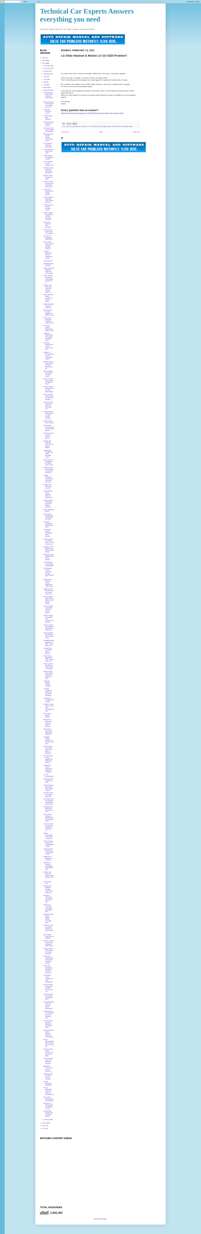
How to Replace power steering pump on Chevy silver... (49, 1033)
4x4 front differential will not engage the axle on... (48, 255)
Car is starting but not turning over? (49, 163)
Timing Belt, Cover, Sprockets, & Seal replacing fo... (49, 978)
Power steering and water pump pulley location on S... (48, 279)
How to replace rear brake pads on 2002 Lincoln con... (49, 541)
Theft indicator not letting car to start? (49, 157)
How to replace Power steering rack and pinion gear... (48, 1052)
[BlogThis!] (69, 123)
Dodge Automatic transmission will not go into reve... (48, 479)
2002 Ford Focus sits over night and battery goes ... (48, 908)
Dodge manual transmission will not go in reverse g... (48, 470)
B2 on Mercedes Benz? (49, 510)
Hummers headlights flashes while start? (49, 524)
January (46, 1119)
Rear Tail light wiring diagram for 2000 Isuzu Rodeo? (48, 759)
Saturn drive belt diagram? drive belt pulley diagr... (49, 270)
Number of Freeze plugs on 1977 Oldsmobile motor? (49, 356)
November (47, 68)
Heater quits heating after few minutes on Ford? (48, 516)
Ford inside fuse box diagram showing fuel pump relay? (49, 801)
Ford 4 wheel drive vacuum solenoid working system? (49, 245)
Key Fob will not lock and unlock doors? (49, 435)
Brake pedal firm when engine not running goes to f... (49, 104)
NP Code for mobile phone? (47, 715)
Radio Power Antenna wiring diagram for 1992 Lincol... (49, 583)
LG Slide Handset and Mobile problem (122, 126)
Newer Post (65, 132)
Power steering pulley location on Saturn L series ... (48, 298)
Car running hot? (47, 882)
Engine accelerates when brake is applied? (48, 835)
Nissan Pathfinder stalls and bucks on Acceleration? (49, 1091)
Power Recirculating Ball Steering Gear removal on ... (49, 1043)
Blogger (104, 1219)
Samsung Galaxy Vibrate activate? (47, 683)
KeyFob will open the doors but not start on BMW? (49, 444)
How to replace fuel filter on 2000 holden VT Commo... (48, 666)
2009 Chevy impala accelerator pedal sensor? (48, 533)
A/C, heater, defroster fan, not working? (49, 1098)
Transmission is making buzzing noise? (48, 207)
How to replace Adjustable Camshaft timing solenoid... (48, 503)
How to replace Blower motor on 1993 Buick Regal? (49, 389)
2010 (44, 1125)
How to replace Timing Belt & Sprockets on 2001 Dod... (49, 627)
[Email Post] (63, 123)
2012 (44, 63)
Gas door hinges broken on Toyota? (49, 123)
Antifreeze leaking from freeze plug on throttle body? (48, 337)
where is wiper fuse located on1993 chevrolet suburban (48, 216)
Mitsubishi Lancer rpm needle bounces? (48, 1068)
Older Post (136, 132)
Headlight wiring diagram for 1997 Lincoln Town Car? (49, 643)
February (47, 90)
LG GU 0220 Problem (94, 126)
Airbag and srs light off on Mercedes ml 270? (48, 809)
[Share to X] (71, 123)
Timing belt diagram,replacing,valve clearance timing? (48, 960)
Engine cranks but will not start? (48, 177)
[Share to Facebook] (74, 123)
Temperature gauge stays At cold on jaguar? (48, 1113)
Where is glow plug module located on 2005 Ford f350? (48, 675)
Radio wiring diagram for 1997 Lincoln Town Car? (49, 658)
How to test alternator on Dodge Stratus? (48, 192)
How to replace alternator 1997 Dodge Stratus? (48, 199)
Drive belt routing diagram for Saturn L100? (49, 328)
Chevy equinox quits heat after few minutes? (48, 1061)
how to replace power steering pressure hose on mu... (49, 494)
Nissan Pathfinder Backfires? (48, 1083)
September (47, 74)
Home (101, 132)
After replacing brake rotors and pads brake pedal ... (48, 96)
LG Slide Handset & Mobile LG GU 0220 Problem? (48, 692)
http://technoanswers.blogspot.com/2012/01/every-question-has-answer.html (92, 113)
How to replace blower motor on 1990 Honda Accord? (49, 415)
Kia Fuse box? (48, 261)
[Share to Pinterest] (76, 123)
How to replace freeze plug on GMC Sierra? (48, 373)
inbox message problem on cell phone (77, 126)
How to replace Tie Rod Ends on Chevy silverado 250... (49, 1015)
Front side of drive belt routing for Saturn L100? (49, 320)
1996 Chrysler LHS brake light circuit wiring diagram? (48, 750)
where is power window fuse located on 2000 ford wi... (48, 827)
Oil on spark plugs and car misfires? (49, 936)
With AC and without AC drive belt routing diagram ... (48, 288)
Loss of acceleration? (49, 775)
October (46, 71)
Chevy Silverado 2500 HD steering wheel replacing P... (49, 1005)
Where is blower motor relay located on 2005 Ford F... (49, 943)
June (45, 79)
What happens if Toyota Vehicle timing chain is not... (49, 137)
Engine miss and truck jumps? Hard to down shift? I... (49, 875)
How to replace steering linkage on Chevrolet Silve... (48, 1024)
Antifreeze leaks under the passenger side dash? (49, 170)
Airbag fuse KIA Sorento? (48, 264)
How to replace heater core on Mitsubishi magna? (49, 851)
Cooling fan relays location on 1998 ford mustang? (48, 768)
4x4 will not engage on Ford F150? (48, 237)
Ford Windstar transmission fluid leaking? (49, 563)
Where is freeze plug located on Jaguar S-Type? (48, 381)
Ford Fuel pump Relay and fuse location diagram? (49, 787)
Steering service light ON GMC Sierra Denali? (49, 557)
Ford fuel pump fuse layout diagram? (48, 794)
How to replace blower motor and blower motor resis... (49, 184)
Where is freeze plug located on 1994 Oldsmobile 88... (48, 365)
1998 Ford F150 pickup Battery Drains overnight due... (49, 918)
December (47, 66)
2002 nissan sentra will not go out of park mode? (49, 428)
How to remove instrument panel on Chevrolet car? (48, 405)
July (45, 76)
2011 (44, 1123)
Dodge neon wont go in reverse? (48, 486)
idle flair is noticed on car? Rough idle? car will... (48, 899)
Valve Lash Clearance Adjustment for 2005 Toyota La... (48, 969)
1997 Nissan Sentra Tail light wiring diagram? (48, 731)
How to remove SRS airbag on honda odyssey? (48, 951)
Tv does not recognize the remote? (49, 699)
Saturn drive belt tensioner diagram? (49, 305)
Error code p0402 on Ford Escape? (47, 224)
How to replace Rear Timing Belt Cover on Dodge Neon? (49, 600)
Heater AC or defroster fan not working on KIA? (48, 1105)
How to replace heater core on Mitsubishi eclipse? (49, 843)
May (45, 82)
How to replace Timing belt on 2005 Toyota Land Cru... (48, 988)
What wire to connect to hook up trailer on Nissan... (48, 723)
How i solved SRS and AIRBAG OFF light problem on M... (49, 818)
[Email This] (67, 123)
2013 (44, 60)
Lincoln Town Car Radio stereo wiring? (48, 650)
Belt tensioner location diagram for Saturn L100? (49, 312)
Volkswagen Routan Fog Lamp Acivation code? (48, 454)
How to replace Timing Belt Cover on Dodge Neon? (48, 609)
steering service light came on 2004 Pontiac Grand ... (49, 549)
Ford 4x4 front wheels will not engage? (48, 231)
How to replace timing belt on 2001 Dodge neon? (49, 635)
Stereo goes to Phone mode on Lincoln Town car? (48, 591)
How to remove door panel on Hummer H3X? (48, 996)
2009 (44, 1128)
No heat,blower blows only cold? (48, 151)
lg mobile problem (106, 126)
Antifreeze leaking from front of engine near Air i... (48, 346)
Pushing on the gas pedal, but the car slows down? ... (49, 929)
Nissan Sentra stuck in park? (49, 422)
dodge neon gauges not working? (48, 858)
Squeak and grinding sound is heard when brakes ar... (48, 889)
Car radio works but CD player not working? (49, 129)
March (46, 87)
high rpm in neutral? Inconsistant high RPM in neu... (48, 866)
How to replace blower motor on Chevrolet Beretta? (49, 397)
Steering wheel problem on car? (48, 780)
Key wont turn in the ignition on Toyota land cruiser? (49, 462)
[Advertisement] (103, 62)
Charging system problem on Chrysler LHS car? (49, 740)
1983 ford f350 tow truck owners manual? (48, 1076)
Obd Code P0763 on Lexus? (47, 111)
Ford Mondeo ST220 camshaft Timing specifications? (49, 573)
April (45, 85)
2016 (44, 58)
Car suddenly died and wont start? (48, 145)
